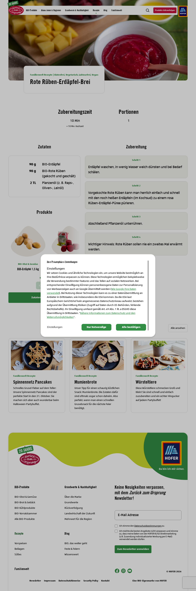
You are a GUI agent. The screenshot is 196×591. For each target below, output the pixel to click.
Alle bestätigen (131, 327)
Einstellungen (54, 327)
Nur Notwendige (96, 327)
